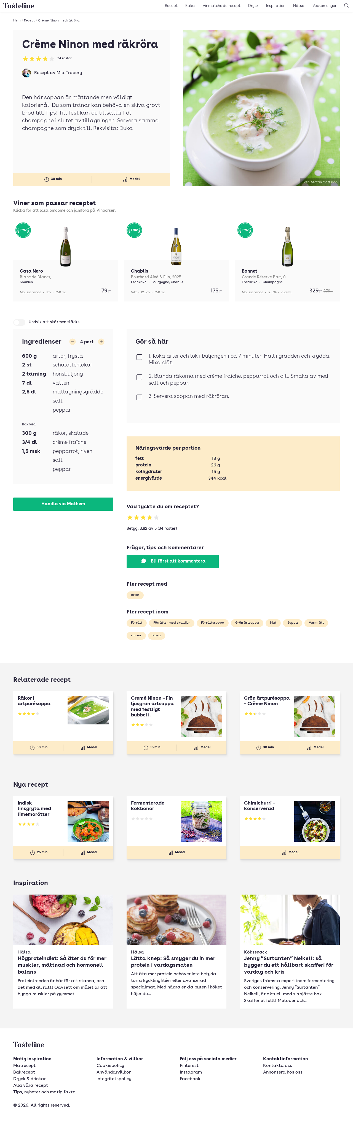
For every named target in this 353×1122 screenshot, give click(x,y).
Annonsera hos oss (283, 1072)
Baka (190, 6)
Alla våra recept (30, 1085)
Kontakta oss (277, 1066)
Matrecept (24, 1066)
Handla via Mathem (63, 504)
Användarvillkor (114, 1072)
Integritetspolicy (114, 1079)
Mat (273, 622)
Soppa (292, 622)
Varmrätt (316, 622)
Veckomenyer (324, 6)
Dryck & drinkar (29, 1079)
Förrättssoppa (212, 622)
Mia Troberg (69, 73)
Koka (157, 635)
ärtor (135, 595)
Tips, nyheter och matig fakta (44, 1092)
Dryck (253, 6)
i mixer (136, 635)
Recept (171, 6)
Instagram (191, 1072)
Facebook (190, 1079)
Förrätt (136, 622)
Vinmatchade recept (221, 6)
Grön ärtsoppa (247, 622)
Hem (17, 20)
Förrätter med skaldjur (171, 622)
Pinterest (189, 1066)
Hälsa (299, 6)
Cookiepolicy (110, 1066)
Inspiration (275, 6)
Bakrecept (24, 1072)
